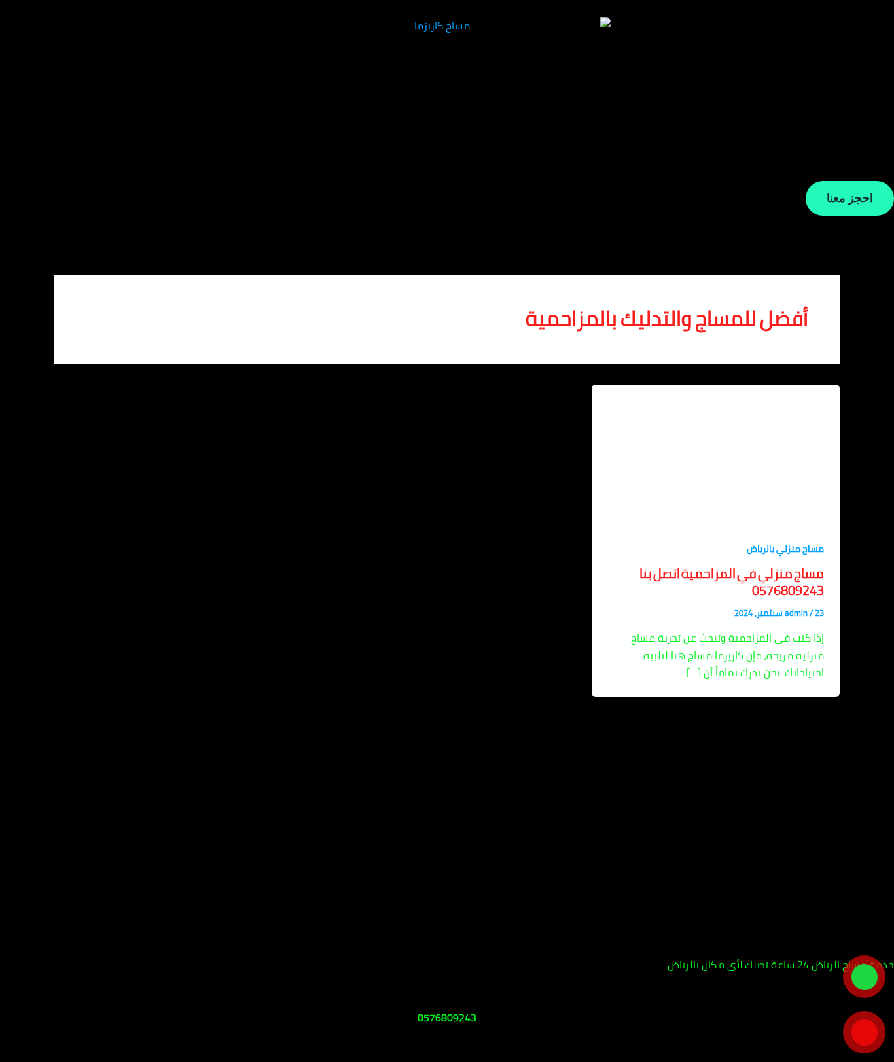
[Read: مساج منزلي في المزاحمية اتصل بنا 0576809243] (716, 452)
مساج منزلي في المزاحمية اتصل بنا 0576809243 (731, 581)
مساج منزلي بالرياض (785, 548)
